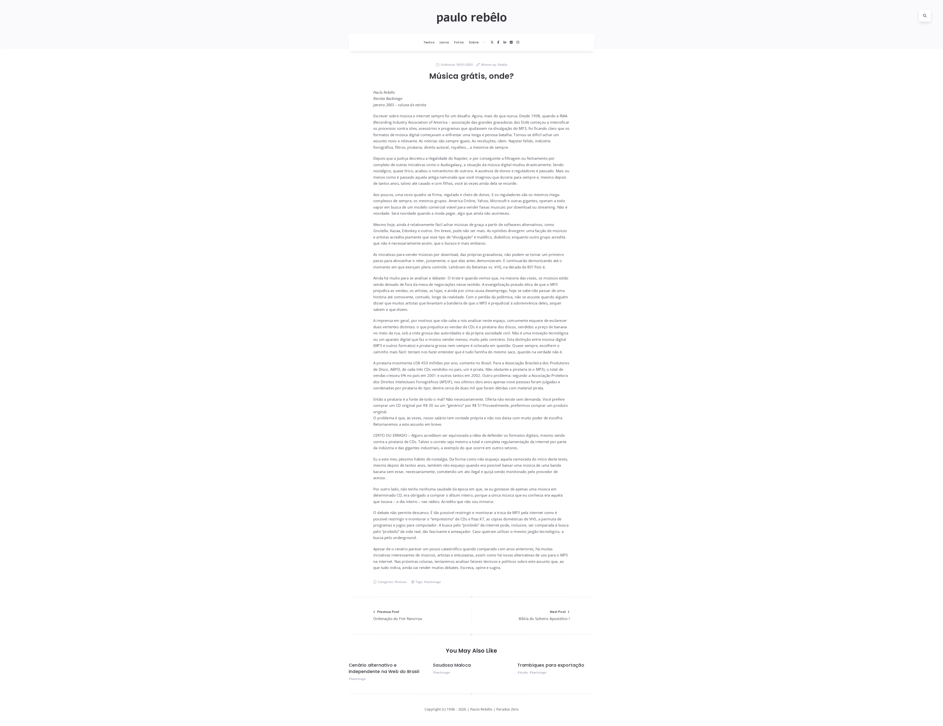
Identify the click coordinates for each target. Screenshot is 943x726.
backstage (433, 582)
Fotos (459, 42)
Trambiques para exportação (550, 665)
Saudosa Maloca (452, 665)
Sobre (474, 42)
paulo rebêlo (471, 17)
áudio (524, 672)
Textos (428, 42)
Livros (444, 42)
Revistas (401, 582)
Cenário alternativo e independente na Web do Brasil (384, 668)
